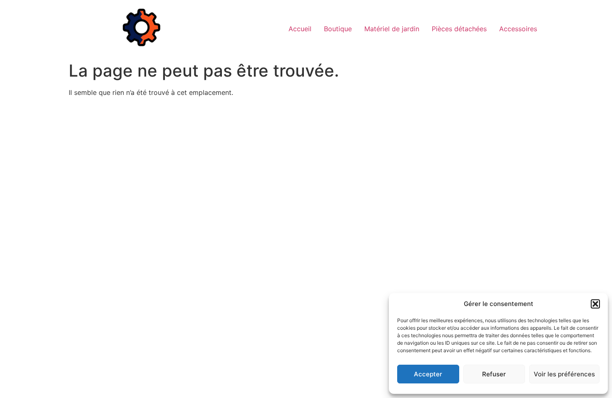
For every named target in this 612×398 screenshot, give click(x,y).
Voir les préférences (564, 374)
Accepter (428, 374)
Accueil (300, 29)
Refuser (494, 374)
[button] (595, 304)
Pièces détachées (459, 29)
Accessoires (518, 29)
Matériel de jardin (391, 29)
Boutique (338, 29)
